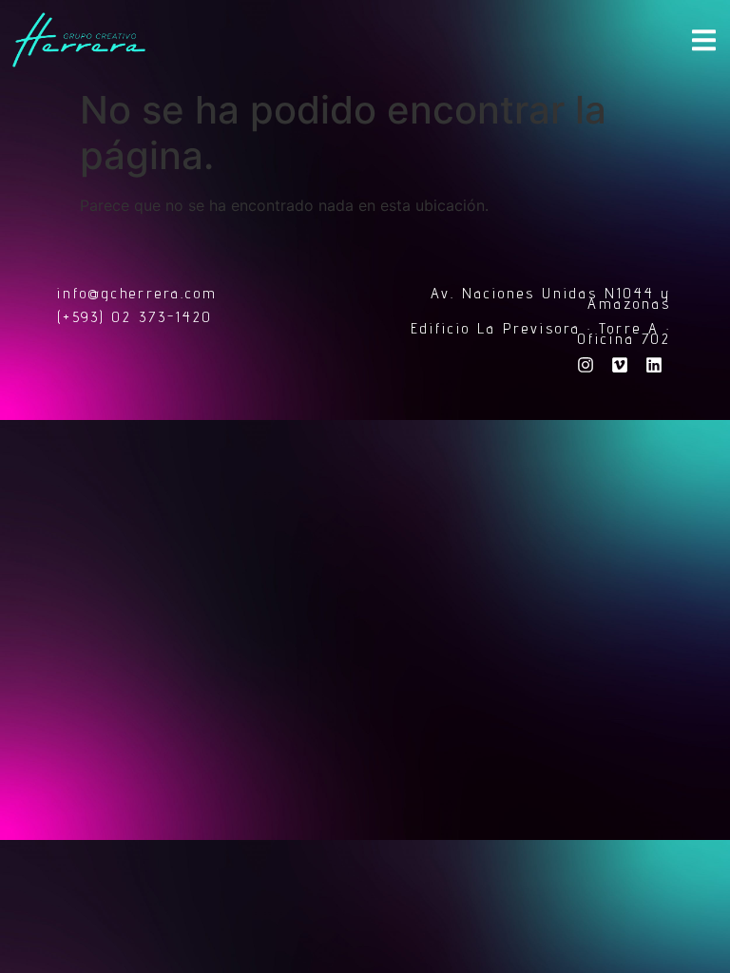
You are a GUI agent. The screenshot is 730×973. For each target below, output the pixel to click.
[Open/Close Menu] (703, 40)
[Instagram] (585, 365)
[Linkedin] (654, 365)
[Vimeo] (620, 365)
